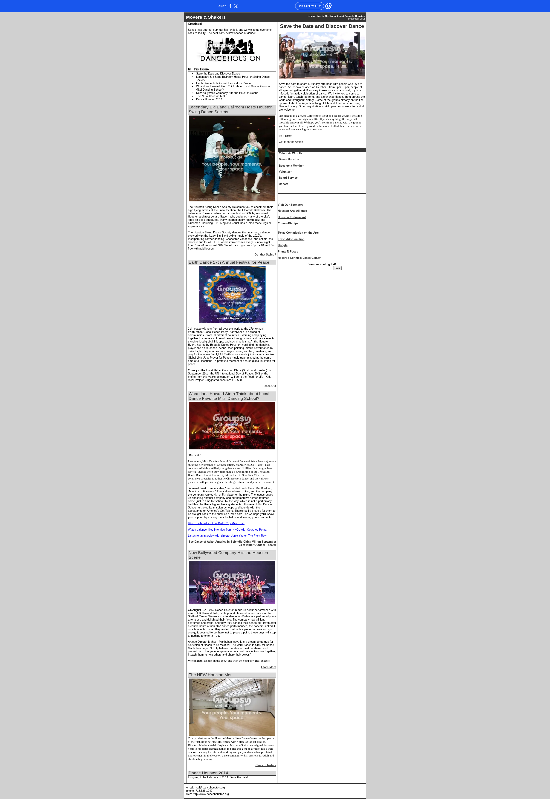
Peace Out (269, 386)
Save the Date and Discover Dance (218, 73)
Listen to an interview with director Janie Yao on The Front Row (227, 535)
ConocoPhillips (288, 223)
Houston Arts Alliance (292, 210)
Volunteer (285, 171)
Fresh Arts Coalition (291, 239)
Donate (283, 184)
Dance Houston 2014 (209, 99)
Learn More (268, 667)
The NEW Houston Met (210, 96)
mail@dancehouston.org (210, 787)
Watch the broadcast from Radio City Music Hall (216, 523)
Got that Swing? (265, 254)
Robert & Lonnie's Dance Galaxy (299, 257)
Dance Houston (289, 159)
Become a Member (291, 165)
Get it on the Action (291, 141)
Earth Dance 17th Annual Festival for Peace (223, 83)
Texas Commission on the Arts (298, 232)
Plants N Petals (288, 251)
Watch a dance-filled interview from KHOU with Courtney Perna (227, 529)
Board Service (288, 177)
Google (282, 245)
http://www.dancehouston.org (211, 794)
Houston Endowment (292, 217)
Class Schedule (265, 765)
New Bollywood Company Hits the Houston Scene (227, 92)
